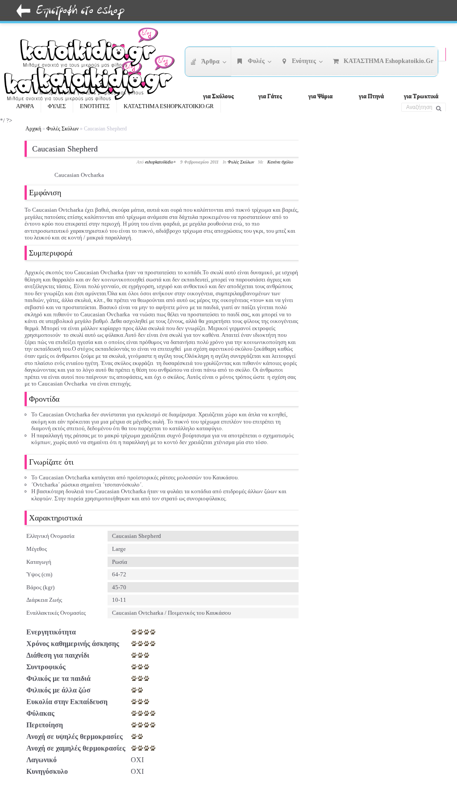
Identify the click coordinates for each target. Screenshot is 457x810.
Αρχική (33, 129)
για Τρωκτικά (421, 95)
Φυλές (57, 106)
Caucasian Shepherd (65, 148)
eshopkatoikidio (159, 161)
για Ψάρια (320, 95)
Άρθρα (25, 106)
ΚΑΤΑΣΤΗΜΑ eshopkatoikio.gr (169, 106)
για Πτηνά (371, 95)
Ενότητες (95, 106)
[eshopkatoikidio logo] (109, 78)
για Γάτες (270, 95)
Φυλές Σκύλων (62, 129)
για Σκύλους (218, 95)
